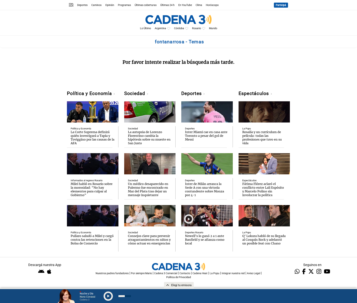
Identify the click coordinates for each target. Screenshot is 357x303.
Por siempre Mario (141, 273)
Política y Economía (90, 93)
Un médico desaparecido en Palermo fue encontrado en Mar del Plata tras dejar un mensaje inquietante (148, 189)
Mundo (213, 28)
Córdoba (179, 28)
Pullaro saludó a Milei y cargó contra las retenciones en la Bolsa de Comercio (92, 239)
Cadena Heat (200, 273)
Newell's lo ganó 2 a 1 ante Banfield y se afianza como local (204, 239)
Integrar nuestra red (233, 273)
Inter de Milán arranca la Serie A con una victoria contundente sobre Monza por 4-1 (204, 189)
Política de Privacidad (178, 277)
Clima (199, 5)
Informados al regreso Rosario (86, 180)
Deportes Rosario (194, 232)
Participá (281, 5)
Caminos (96, 5)
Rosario (196, 28)
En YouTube (185, 5)
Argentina (160, 28)
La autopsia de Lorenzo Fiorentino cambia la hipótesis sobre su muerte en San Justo (149, 137)
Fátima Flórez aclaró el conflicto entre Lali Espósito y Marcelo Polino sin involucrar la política (263, 189)
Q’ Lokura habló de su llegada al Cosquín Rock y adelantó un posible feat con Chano (264, 239)
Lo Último (145, 28)
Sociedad (135, 93)
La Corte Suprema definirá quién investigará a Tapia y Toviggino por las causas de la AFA (92, 137)
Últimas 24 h (167, 5)
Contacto (184, 273)
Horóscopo (212, 5)
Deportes (82, 5)
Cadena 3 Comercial (165, 273)
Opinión (109, 5)
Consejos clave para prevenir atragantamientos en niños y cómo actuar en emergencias (149, 239)
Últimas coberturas (146, 5)
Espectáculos (254, 93)
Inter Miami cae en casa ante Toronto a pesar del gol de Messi (206, 135)
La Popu (246, 128)
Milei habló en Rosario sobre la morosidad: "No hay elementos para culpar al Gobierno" (91, 189)
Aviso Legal (253, 273)
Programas (124, 5)
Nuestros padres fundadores (112, 273)
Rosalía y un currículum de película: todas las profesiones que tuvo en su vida (262, 137)
